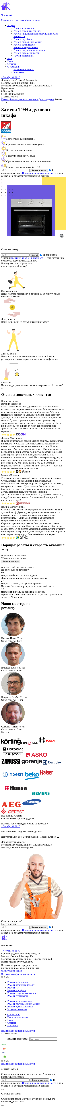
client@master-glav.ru (11, 970)
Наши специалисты (24, 69)
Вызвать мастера (10, 561)
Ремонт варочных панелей (27, 31)
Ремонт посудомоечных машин (30, 50)
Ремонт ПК (19, 36)
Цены (10, 61)
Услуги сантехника (23, 55)
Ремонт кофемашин (24, 28)
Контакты (19, 72)
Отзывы (11, 64)
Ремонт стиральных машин (28, 42)
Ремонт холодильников (26, 47)
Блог (9, 58)
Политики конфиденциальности (39, 173)
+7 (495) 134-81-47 (10, 77)
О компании (13, 66)
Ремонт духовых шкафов (26, 53)
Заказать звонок (39, 170)
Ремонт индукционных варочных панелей (36, 33)
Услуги (11, 25)
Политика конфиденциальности (18, 974)
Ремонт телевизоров (24, 44)
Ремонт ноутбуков (23, 39)
